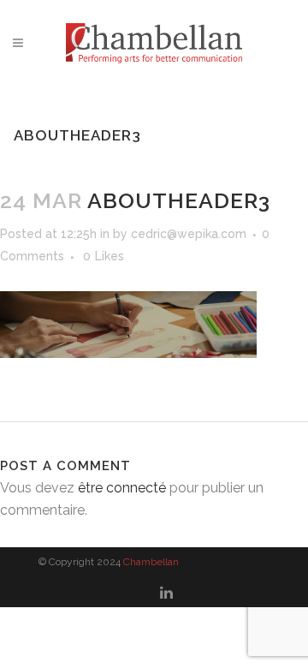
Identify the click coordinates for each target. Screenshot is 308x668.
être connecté (122, 488)
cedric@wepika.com (188, 234)
